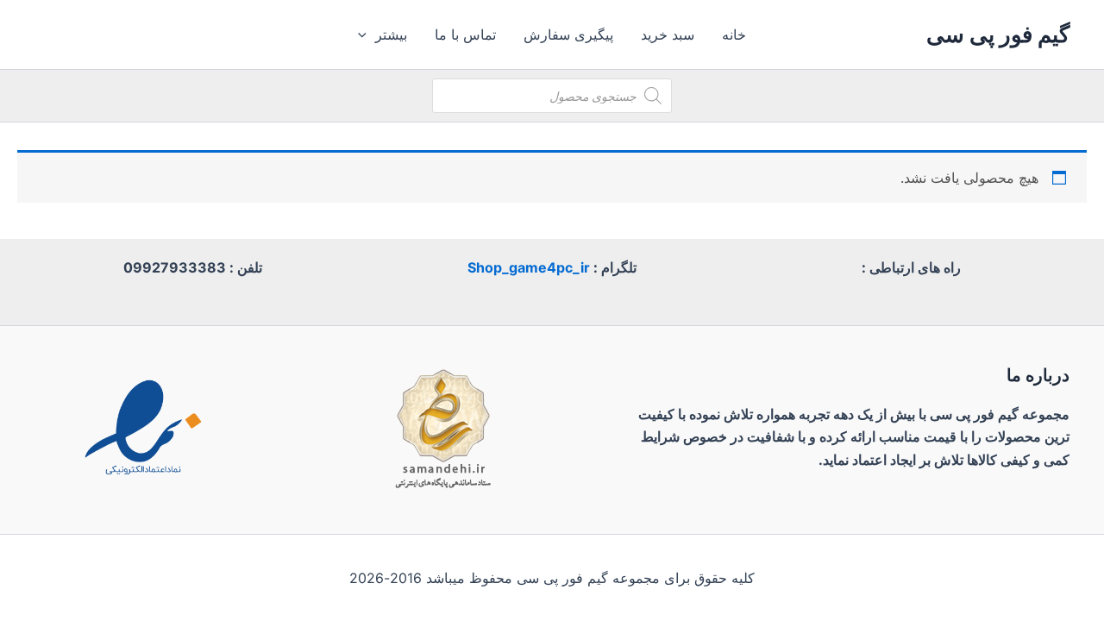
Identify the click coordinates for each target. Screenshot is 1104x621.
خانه (734, 34)
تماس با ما (465, 34)
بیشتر (391, 34)
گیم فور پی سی (998, 34)
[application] (366, 34)
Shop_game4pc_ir (528, 267)
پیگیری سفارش (568, 34)
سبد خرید (667, 34)
